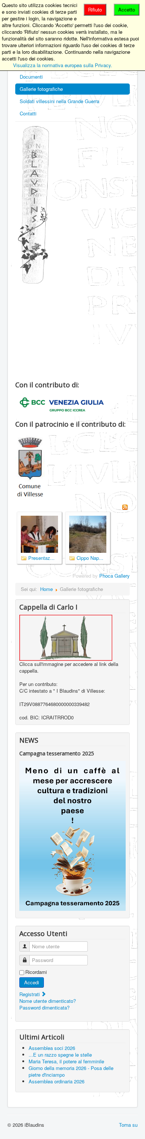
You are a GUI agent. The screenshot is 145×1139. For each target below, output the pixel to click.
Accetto (126, 9)
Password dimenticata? (44, 1007)
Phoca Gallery (114, 575)
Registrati (30, 994)
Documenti (31, 76)
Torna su (128, 1124)
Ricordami (36, 972)
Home (46, 589)
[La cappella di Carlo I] (65, 636)
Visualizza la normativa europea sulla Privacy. (62, 65)
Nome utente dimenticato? (47, 1000)
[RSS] (125, 506)
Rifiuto (95, 9)
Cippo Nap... (90, 557)
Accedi (31, 982)
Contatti (28, 113)
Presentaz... (41, 557)
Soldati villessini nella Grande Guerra (59, 101)
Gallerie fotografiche (41, 88)
